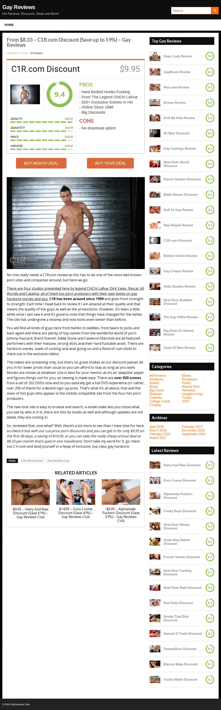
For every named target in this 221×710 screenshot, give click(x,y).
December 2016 (193, 430)
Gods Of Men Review (180, 347)
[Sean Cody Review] (155, 56)
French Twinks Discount (182, 557)
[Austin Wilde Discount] (155, 679)
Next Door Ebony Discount (176, 526)
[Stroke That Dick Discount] (155, 618)
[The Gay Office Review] (155, 317)
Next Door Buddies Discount (178, 301)
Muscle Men (190, 386)
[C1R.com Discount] (25, 94)
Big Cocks (157, 390)
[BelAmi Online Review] (155, 256)
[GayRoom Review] (155, 72)
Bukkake (156, 394)
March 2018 (158, 430)
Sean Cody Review (178, 56)
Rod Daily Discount (178, 603)
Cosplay (155, 405)
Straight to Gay (192, 394)
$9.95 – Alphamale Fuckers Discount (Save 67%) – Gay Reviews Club (121, 515)
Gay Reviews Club (58, 460)
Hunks (186, 383)
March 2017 (158, 437)
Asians (154, 383)
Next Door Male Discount (182, 587)
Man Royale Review (178, 225)
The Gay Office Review (181, 317)
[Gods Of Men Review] (155, 347)
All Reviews (36, 53)
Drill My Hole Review (179, 118)
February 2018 (160, 434)
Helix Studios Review (180, 286)
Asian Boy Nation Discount (177, 541)
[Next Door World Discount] (155, 163)
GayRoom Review (177, 72)
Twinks (187, 397)
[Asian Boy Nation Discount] (155, 542)
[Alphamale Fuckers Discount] (155, 495)
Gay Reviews (18, 7)
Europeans (189, 379)
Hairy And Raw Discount (182, 465)
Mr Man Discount (176, 133)
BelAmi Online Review (180, 256)
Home (9, 25)
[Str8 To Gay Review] (155, 209)
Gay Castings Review (180, 148)
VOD (185, 401)
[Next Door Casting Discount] (155, 572)
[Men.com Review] (155, 87)
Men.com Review (176, 87)
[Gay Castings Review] (155, 148)
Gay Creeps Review (178, 271)
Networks (189, 390)
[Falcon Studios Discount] (155, 179)
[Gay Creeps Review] (155, 271)
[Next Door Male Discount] (155, 588)
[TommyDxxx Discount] (155, 648)
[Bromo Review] (155, 102)
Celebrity (156, 397)
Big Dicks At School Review (179, 332)
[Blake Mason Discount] (155, 195)
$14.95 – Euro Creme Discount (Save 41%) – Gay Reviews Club (75, 513)
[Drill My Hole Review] (155, 117)
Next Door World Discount (176, 164)
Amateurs (156, 379)
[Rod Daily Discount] (155, 602)
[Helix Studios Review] (155, 286)
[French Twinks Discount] (155, 557)
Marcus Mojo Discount (181, 664)
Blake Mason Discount (180, 194)
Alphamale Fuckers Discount (178, 495)
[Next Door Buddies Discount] (155, 301)
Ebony (186, 375)
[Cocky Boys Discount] (155, 511)
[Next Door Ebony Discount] (155, 526)
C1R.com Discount (32, 460)
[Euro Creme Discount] (155, 480)
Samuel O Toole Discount (183, 633)
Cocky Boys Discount (180, 511)
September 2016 (193, 434)
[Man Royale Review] (155, 225)
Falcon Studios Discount (182, 179)
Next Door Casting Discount (177, 572)
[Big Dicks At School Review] (155, 332)
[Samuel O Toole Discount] (155, 633)
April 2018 (157, 426)
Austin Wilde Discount (180, 679)
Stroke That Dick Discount (176, 618)
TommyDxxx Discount (180, 649)
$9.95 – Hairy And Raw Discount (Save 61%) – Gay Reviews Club (30, 513)
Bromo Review (175, 102)
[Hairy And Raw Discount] (155, 465)
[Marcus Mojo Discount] (155, 664)
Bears (154, 386)
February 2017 (192, 426)
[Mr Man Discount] (155, 133)
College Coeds (160, 401)
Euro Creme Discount (180, 480)
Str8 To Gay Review (178, 210)
